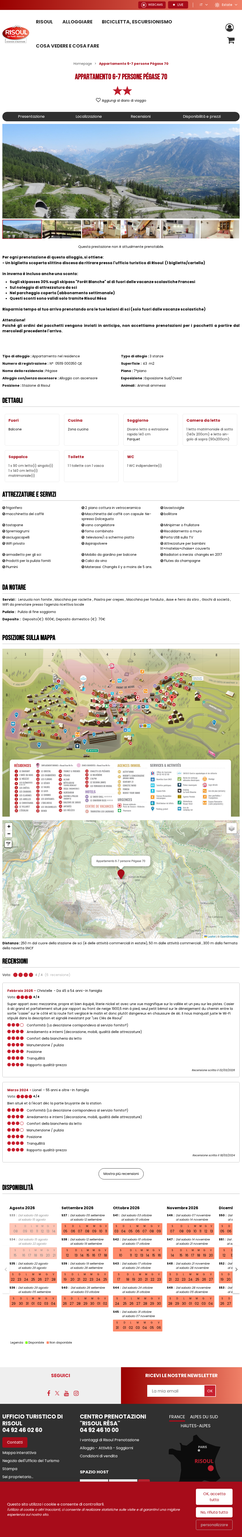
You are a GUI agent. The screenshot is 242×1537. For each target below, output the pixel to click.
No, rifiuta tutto (214, 1512)
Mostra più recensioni (121, 1173)
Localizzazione (89, 116)
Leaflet (211, 936)
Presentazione (31, 116)
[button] (231, 40)
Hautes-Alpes (196, 1426)
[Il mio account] (230, 28)
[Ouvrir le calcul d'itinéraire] (8, 843)
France (177, 1417)
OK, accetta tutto (214, 1496)
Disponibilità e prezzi (202, 116)
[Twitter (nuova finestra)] (57, 1393)
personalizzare (214, 1525)
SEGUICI (60, 1375)
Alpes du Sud (204, 1417)
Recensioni (141, 116)
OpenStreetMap (229, 936)
